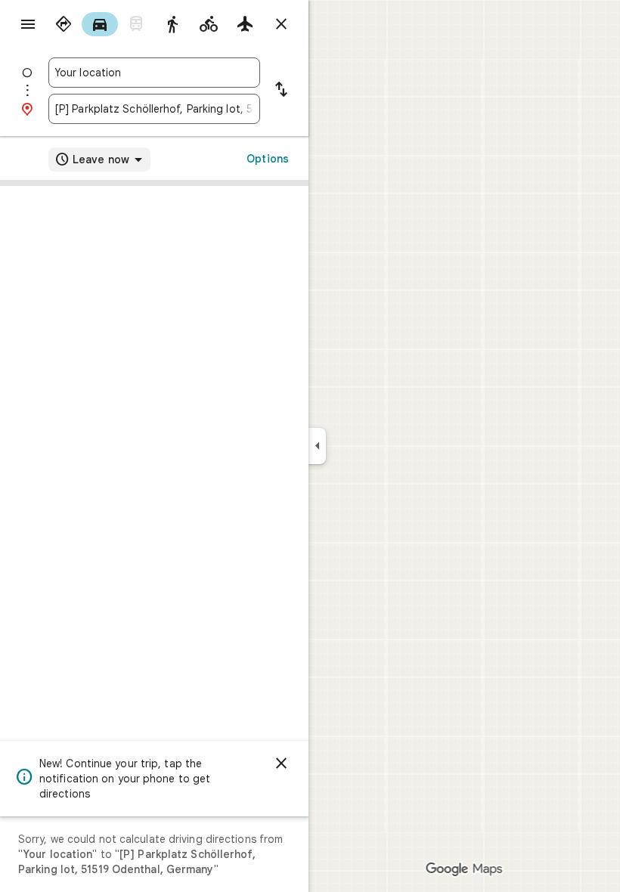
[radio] (63, 24)
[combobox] (154, 72)
